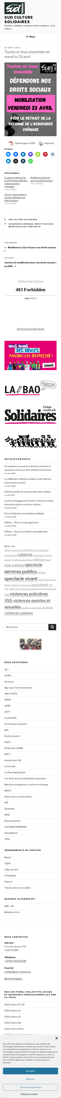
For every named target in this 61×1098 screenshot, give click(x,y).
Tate (33, 607)
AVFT (7, 712)
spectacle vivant (20, 578)
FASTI (7, 742)
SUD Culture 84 (12, 1022)
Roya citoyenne (12, 821)
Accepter (30, 1071)
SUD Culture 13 (12, 1010)
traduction (15, 585)
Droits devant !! (12, 736)
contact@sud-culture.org (17, 971)
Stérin (48, 559)
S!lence (8, 881)
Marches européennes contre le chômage (26, 784)
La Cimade (10, 766)
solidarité (25, 555)
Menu (32, 36)
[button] (56, 1038)
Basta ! (7, 857)
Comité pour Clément (15, 724)
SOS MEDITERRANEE (15, 827)
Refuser (30, 1079)
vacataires (26, 607)
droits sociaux (44, 224)
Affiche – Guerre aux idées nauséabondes (26, 531)
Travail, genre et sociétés (17, 887)
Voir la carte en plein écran (30, 329)
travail (41, 579)
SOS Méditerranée (31, 550)
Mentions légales (13, 978)
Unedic (39, 607)
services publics (20, 571)
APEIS (7, 699)
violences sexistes (18, 613)
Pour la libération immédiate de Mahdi (24, 513)
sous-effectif (40, 584)
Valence (41, 572)
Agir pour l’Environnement (18, 687)
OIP (6, 802)
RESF (7, 814)
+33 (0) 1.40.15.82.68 (15, 961)
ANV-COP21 (10, 693)
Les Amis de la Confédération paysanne (25, 778)
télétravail (39, 559)
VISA (7, 839)
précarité (34, 227)
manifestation (18, 227)
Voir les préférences (30, 1087)
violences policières (29, 593)
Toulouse (47, 607)
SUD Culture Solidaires (18, 19)
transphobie (38, 555)
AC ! (6, 669)
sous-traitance (14, 565)
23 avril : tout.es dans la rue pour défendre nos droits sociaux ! (15, 197)
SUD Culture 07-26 (14, 1004)
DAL (6, 730)
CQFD (7, 863)
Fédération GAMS (13, 748)
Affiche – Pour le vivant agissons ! (21, 522)
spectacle (33, 564)
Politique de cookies (29, 1094)
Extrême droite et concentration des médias (27, 491)
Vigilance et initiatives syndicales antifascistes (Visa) (32, 588)
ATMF (7, 706)
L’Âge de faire (11, 869)
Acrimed (8, 681)
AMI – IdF (9, 906)
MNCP (7, 790)
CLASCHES (10, 718)
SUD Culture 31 (12, 1016)
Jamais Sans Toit (13, 760)
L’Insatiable (10, 875)
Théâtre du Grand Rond (22, 559)
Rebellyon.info (11, 912)
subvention (26, 585)
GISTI (7, 754)
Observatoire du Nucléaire (18, 796)
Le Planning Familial (14, 772)
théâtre (7, 550)
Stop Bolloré (10, 833)
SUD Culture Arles (14, 1029)
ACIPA (7, 675)
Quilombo (9, 808)
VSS (6, 594)
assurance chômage (21, 224)
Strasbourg (17, 550)
